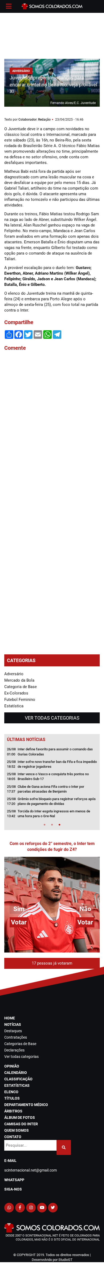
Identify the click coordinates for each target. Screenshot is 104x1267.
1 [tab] (44, 825)
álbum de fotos (19, 1117)
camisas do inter (21, 1124)
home (9, 1018)
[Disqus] (52, 427)
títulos (12, 1098)
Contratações (15, 1037)
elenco (11, 1092)
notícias (12, 1024)
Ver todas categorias (52, 718)
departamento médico (26, 1105)
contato (12, 1137)
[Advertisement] (52, 35)
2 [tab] (52, 825)
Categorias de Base (20, 1044)
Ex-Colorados (16, 693)
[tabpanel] (52, 784)
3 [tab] (59, 825)
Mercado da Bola (19, 680)
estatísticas (17, 1085)
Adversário (13, 673)
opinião (11, 1066)
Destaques (13, 1031)
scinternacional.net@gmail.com (30, 1170)
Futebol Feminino (19, 699)
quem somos (16, 1130)
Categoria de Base (20, 686)
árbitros (13, 1111)
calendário (15, 1072)
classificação (18, 1079)
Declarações (14, 1050)
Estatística (13, 706)
